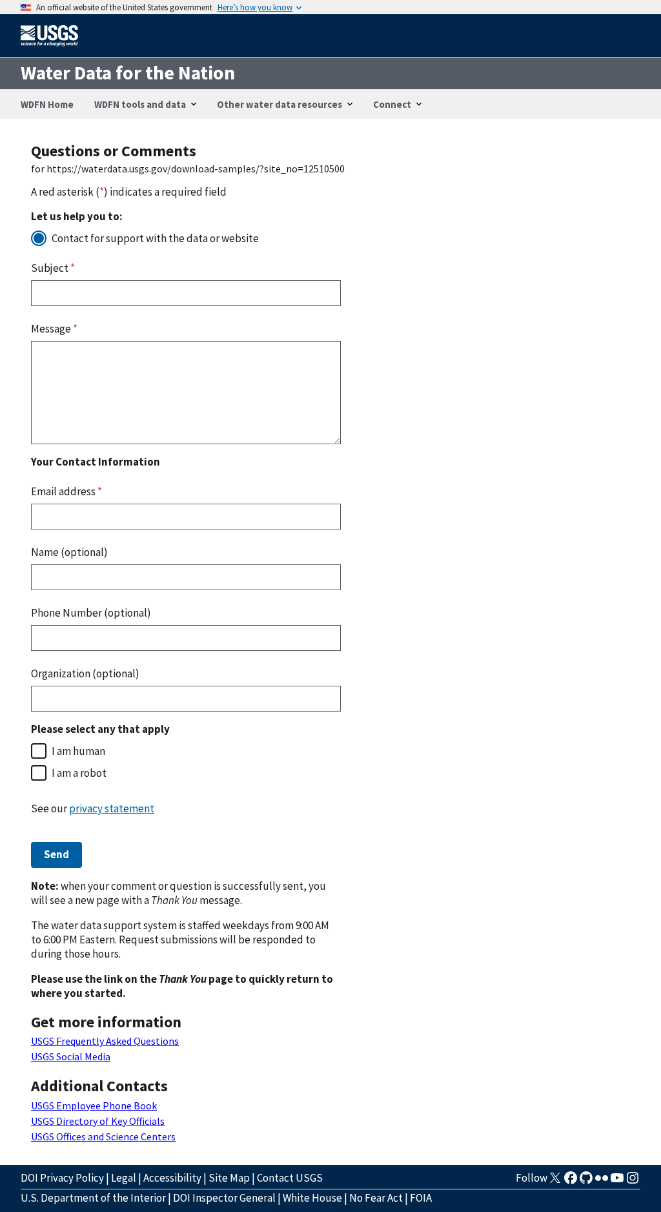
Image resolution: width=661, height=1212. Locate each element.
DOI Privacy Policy (62, 1178)
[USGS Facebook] (570, 1182)
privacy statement (111, 808)
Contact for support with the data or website (155, 238)
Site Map (229, 1178)
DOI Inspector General (224, 1198)
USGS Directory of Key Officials (98, 1120)
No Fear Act (376, 1198)
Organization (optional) (85, 673)
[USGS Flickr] (601, 1182)
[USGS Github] (586, 1182)
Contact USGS (290, 1178)
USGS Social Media (70, 1056)
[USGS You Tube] (617, 1182)
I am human (78, 751)
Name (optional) (69, 552)
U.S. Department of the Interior (93, 1198)
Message (54, 329)
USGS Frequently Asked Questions (105, 1040)
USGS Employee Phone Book (94, 1105)
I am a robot (79, 773)
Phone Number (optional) (91, 613)
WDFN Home (47, 104)
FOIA (421, 1198)
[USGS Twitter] (555, 1182)
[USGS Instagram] (632, 1182)
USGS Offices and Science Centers (103, 1136)
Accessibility (172, 1178)
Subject (53, 268)
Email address (66, 491)
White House (312, 1198)
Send (56, 854)
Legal (123, 1178)
